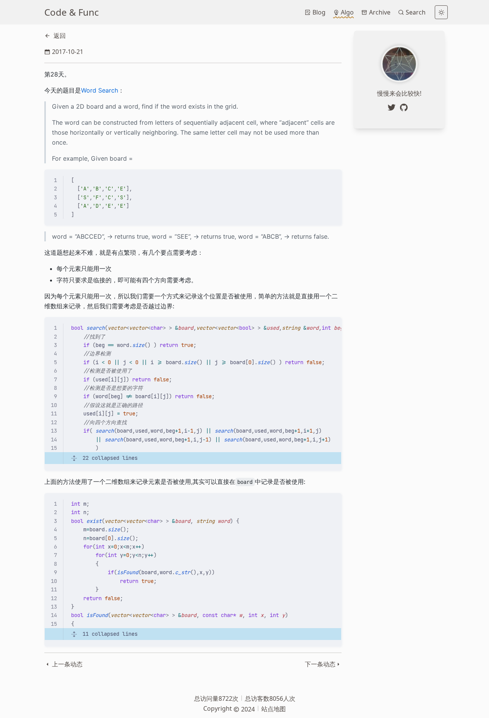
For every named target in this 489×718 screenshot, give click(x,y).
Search (415, 12)
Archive (379, 12)
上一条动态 (66, 664)
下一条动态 (320, 664)
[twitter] (393, 107)
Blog (318, 12)
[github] (405, 107)
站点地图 (273, 709)
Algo (346, 12)
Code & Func (71, 12)
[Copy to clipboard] (332, 179)
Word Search (99, 90)
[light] (441, 12)
